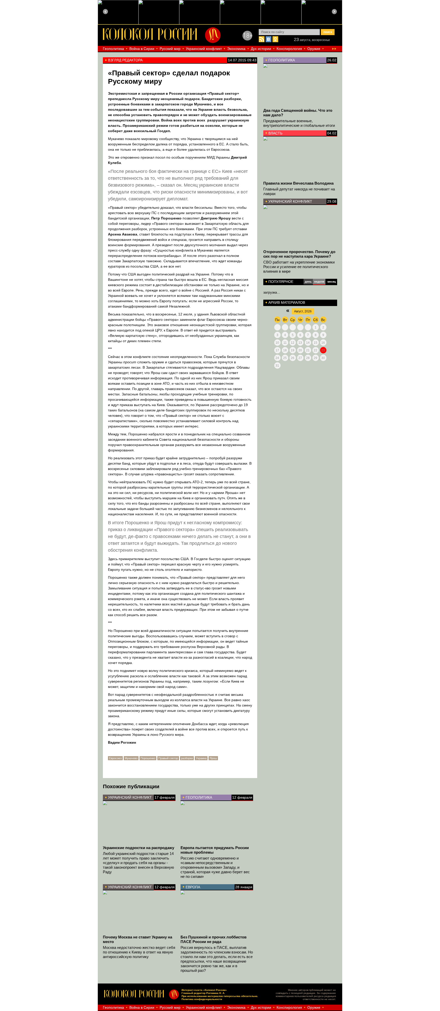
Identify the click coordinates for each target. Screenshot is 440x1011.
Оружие (313, 49)
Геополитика (113, 49)
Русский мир (170, 49)
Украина (201, 758)
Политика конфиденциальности (202, 999)
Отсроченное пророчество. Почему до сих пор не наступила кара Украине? (299, 254)
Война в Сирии (141, 49)
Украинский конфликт (204, 49)
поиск (327, 32)
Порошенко (148, 758)
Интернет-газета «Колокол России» (204, 990)
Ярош (213, 758)
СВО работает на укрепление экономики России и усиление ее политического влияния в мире (299, 266)
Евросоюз (115, 758)
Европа (193, 887)
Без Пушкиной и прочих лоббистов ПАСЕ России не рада (213, 939)
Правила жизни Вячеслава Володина (298, 183)
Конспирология (289, 49)
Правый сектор (168, 758)
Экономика (236, 49)
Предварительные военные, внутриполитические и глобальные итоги (299, 123)
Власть (275, 133)
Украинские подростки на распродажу (138, 848)
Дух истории (261, 49)
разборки (187, 758)
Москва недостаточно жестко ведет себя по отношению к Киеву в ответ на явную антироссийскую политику (139, 952)
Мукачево (131, 758)
